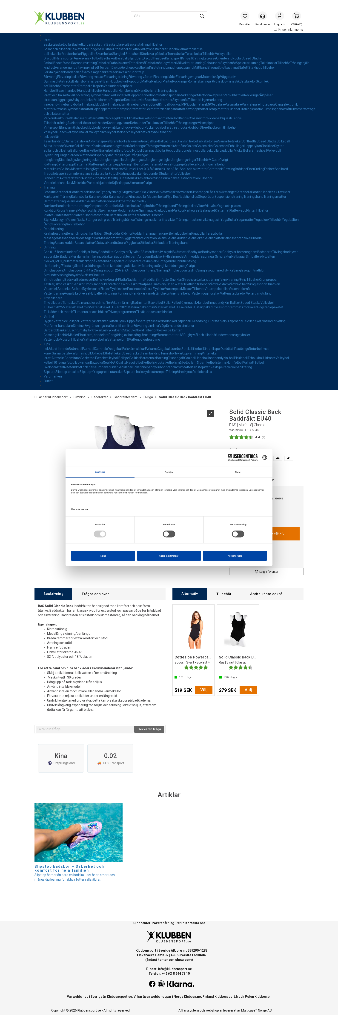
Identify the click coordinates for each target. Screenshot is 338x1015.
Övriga (148, 397)
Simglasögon (53, 270)
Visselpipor (206, 123)
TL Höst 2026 (53, 307)
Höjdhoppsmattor (105, 109)
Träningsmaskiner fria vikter (155, 219)
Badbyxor (108, 58)
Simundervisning (56, 275)
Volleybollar (223, 54)
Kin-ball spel (212, 349)
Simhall (49, 316)
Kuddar (137, 233)
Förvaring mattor (92, 77)
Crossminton (198, 118)
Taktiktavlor (268, 63)
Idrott (48, 40)
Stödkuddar (112, 233)
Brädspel (241, 169)
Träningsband (253, 196)
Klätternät (93, 118)
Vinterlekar (52, 183)
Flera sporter (64, 58)
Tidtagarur (267, 104)
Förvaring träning (116, 77)
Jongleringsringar (183, 160)
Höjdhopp (128, 67)
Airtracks (65, 81)
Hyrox (188, 372)
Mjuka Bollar (243, 150)
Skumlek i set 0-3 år (138, 169)
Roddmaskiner (128, 210)
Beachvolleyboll (68, 132)
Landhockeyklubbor (130, 127)
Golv (69, 224)
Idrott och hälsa (55, 95)
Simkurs (98, 275)
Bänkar (62, 330)
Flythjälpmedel (173, 256)
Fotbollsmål (137, 63)
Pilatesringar (99, 215)
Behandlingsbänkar (80, 233)
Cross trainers (67, 210)
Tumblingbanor (274, 109)
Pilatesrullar (81, 215)
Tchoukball (255, 358)
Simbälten (253, 256)
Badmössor (84, 279)
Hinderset (122, 95)
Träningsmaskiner (156, 233)
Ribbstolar (236, 95)
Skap (127, 330)
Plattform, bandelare (93, 335)
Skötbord (137, 330)
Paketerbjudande (99, 183)
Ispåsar (82, 72)
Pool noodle (135, 289)
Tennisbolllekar (171, 353)
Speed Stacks (252, 58)
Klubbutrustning (184, 261)
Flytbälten (268, 256)
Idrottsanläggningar (58, 100)
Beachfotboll (62, 63)
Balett (99, 81)
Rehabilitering (54, 229)
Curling (259, 169)
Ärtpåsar (126, 86)
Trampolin (85, 86)
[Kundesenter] (262, 16)
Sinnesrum (52, 178)
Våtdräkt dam (219, 284)
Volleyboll (50, 132)
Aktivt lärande (54, 146)
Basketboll (91, 150)
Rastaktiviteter (63, 367)
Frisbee (160, 58)
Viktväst (135, 192)
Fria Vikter (148, 192)
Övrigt (154, 104)
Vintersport (52, 127)
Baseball (121, 58)
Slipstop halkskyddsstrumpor (145, 372)
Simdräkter (223, 256)
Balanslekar (205, 146)
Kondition (50, 210)
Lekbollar (55, 54)
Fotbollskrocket (154, 362)
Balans (192, 146)
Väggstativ (228, 77)
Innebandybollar (70, 104)
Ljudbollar (227, 150)
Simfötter (163, 279)
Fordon (74, 155)
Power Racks (76, 219)
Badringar (208, 256)
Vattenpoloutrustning (144, 339)
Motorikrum (52, 169)
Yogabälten (290, 219)
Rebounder (212, 63)
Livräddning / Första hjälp (208, 321)
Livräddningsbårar (95, 266)
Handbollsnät (148, 90)
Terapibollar (193, 54)
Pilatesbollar (117, 215)
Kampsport (173, 58)
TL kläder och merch (58, 312)
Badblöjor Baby (87, 252)
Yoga (224, 219)
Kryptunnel (101, 169)
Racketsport (148, 118)
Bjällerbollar (107, 150)
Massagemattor (111, 238)
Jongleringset (135, 160)
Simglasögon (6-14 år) (79, 270)
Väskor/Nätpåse (140, 284)
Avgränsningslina (97, 326)
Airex (180, 372)
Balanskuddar (99, 196)
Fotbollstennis (216, 362)
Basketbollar (63, 44)
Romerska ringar (200, 81)
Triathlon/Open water (167, 284)
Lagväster (169, 63)
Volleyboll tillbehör (158, 132)
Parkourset (63, 118)
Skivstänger (199, 192)
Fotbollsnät (154, 63)
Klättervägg (108, 118)
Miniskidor (79, 183)
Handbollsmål (128, 90)
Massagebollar (67, 238)
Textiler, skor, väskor (58, 284)
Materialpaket (100, 307)
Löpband (166, 210)
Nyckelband (114, 330)
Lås (103, 330)
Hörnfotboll (235, 362)
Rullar (232, 219)
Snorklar (176, 279)
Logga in (279, 16)
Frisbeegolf (176, 358)
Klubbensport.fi (226, 996)
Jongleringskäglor (158, 160)
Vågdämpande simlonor (176, 326)
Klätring (197, 58)
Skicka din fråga (149, 729)
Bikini (87, 256)
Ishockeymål (107, 127)
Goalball (147, 141)
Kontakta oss (195, 923)
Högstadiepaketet (270, 307)
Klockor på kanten (93, 261)
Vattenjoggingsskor (206, 293)
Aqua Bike (71, 293)
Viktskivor (174, 192)
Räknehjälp (150, 261)
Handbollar (175, 49)
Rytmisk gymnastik (226, 81)
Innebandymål (118, 104)
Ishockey (66, 183)
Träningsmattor (251, 109)
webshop (212, 1010)
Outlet (48, 381)
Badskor (157, 256)
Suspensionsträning (229, 196)
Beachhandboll (67, 90)
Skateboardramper (158, 100)
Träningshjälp (299, 63)
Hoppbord (134, 81)
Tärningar (153, 146)
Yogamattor (245, 219)
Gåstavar (100, 243)
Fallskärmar (132, 141)
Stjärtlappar (120, 183)
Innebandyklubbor (95, 104)
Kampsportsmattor (132, 109)
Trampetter (69, 86)
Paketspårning (163, 923)
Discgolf (49, 58)
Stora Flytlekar (154, 289)
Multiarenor (102, 100)
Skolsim (86, 275)
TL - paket (69, 302)
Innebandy (51, 104)
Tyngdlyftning (110, 192)
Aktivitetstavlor (71, 178)
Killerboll (197, 349)
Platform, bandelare (58, 326)
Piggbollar (88, 54)
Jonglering (51, 160)
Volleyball (282, 358)
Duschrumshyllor (80, 330)
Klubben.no (192, 996)
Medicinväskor (120, 72)
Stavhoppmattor (196, 109)
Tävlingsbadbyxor (285, 252)
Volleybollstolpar (115, 132)
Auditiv (87, 178)
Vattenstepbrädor (233, 293)
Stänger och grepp (99, 219)
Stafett (243, 67)
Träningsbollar (186, 206)
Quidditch (227, 349)
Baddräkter (106, 252)
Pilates (49, 215)
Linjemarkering (211, 100)
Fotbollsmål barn (194, 362)
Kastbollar (190, 49)
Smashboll (83, 353)
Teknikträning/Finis (232, 279)
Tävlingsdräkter (102, 256)
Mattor (146, 81)
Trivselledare (53, 298)
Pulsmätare (233, 104)
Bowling (229, 169)
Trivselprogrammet (122, 312)
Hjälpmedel (235, 321)
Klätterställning (82, 169)
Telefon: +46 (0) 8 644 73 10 (169, 973)
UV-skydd (166, 252)
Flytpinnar (111, 293)
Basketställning (138, 44)
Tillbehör (156, 44)
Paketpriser (215, 95)
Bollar (70, 95)
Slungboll (119, 54)
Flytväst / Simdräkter (144, 252)
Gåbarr (99, 233)
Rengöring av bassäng (125, 335)
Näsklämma (135, 279)
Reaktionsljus (188, 196)
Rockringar (180, 81)
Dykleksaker (91, 289)
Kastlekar (98, 146)
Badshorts (264, 252)
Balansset (78, 118)
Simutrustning (54, 279)
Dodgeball (96, 49)
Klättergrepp (65, 164)
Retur (180, 923)
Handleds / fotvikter (276, 192)
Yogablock (261, 219)
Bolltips (135, 358)
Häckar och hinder (94, 123)
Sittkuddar (161, 243)
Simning (50, 247)
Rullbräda (255, 238)
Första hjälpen (54, 72)
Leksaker (136, 173)
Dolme (98, 279)
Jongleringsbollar (194, 150)
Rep (226, 95)
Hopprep (135, 95)
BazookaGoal (99, 362)
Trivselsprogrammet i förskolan (234, 307)
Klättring (50, 164)
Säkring (125, 164)
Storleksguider (107, 367)
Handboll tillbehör (90, 90)
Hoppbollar (174, 150)
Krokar (96, 330)
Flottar (105, 289)
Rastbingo (241, 349)
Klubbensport (58, 397)
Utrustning (148, 335)
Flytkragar (238, 256)
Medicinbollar (71, 54)
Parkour (157, 81)
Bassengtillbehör (56, 335)
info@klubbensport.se (175, 969)
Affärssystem (188, 1010)
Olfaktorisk (128, 178)
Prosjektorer (145, 178)
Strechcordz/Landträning (200, 279)
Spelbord (281, 169)
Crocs (89, 284)
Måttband (200, 67)
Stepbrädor (206, 196)
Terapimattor (218, 109)
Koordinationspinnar (164, 95)
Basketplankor (116, 44)
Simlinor (79, 326)
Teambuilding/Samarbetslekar (66, 141)
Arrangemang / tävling (71, 67)
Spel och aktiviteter (194, 169)
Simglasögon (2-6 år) (110, 270)
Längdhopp (174, 67)
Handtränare (116, 243)
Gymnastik (51, 81)
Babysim (74, 275)
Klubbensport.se (119, 996)
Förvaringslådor (164, 77)
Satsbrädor (248, 81)
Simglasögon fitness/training (147, 270)
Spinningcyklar (149, 210)
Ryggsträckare (133, 238)
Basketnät (99, 44)
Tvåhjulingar (139, 155)
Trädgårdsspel (54, 173)
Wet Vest (210, 367)
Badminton (165, 118)
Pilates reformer (138, 215)
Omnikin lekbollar (189, 141)
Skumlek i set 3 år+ (166, 169)
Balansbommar (83, 81)
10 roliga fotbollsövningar (71, 362)
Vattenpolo (173, 289)
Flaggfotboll (134, 362)
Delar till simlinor (122, 326)
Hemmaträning (55, 201)
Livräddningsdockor (123, 266)
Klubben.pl (262, 996)
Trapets (98, 86)
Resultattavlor (134, 100)
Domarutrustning (84, 63)
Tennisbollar (176, 54)
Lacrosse (209, 58)
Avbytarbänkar (83, 100)
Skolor (48, 367)
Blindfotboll (124, 150)
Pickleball (214, 118)
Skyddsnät (228, 63)
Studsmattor (168, 173)
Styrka (48, 219)
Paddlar (150, 279)
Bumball (89, 349)
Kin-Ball (186, 58)
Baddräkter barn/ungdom (132, 256)
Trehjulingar (121, 155)
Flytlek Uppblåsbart (131, 321)
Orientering (224, 58)
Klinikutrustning (55, 233)
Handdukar (101, 284)
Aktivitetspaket (99, 141)
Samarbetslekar (230, 141)
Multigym (60, 219)
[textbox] (84, 729)
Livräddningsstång (150, 266)
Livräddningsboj (174, 266)
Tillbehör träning (55, 123)
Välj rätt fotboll (253, 362)
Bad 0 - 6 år (52, 252)
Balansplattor (119, 196)
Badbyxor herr (212, 252)
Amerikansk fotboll (87, 58)
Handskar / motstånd (147, 293)
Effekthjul (113, 178)
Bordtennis (181, 118)
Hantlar (75, 192)
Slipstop (198, 367)
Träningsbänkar (123, 219)
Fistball (108, 49)
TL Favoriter (183, 307)
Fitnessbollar (122, 49)
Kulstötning (157, 67)
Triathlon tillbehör (196, 284)
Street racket (131, 353)
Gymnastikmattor (79, 109)
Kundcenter (141, 923)
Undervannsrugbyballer (233, 335)
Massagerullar (88, 238)
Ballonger (77, 150)
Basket (49, 44)
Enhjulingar (236, 146)
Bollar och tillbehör (57, 49)
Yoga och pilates (229, 206)
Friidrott (49, 67)
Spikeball (283, 141)
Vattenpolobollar (217, 289)
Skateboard (87, 155)
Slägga (213, 67)
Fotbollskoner (119, 63)
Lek (238, 302)
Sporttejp (137, 72)
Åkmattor (136, 183)
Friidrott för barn (100, 67)
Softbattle (249, 141)
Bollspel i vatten (79, 321)
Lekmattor (153, 109)
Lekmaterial (152, 164)
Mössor (186, 289)
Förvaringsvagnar (188, 77)
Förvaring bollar (68, 77)
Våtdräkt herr (238, 284)
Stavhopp (255, 67)
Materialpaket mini (76, 307)
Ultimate (269, 358)
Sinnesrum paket (166, 178)
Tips (47, 344)
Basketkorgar (82, 44)
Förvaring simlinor (146, 326)
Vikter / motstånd (259, 293)
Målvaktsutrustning (190, 63)
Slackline (267, 146)
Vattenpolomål (239, 289)
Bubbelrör (99, 178)
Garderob (50, 330)
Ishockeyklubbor (86, 127)
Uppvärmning (192, 353)
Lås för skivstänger (222, 192)
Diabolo (64, 160)
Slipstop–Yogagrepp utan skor (102, 372)
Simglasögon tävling (182, 270)
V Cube (214, 160)
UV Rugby (186, 335)
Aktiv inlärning (122, 302)
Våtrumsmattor (296, 109)
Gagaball (164, 349)
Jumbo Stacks (180, 349)
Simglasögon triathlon (249, 270)
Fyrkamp (151, 349)
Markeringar (188, 95)
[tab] (53, 594)
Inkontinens (170, 293)
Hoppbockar (118, 81)
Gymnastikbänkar (102, 95)
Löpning (187, 67)
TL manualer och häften (94, 302)
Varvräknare (251, 104)
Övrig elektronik (286, 104)
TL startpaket (202, 307)
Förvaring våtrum (141, 77)
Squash (226, 118)
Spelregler (224, 367)
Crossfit (49, 192)
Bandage (70, 72)
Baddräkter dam (72, 256)
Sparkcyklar (104, 155)
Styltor (279, 146)
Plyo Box (172, 196)
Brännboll (117, 141)
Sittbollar (146, 243)
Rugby (237, 58)
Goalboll (190, 358)
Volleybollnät (136, 132)
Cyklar (48, 155)
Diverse (69, 146)
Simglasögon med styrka (215, 270)
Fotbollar (138, 49)
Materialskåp (210, 77)
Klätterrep (96, 164)
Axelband (74, 123)
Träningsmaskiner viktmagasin (198, 219)
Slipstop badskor (67, 372)
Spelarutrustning (248, 63)
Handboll (50, 90)
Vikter (201, 206)
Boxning (162, 358)
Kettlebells (62, 192)
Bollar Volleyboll (91, 132)
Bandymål (67, 127)
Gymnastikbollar (156, 49)
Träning (49, 187)
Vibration (193, 178)
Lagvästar (123, 123)
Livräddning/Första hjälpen (63, 266)
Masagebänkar (99, 72)
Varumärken (53, 376)
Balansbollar (80, 196)
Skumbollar (104, 54)
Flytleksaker (118, 289)
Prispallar (117, 100)
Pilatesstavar (63, 215)
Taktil (183, 178)
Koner (146, 95)
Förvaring (50, 77)
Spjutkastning (228, 67)
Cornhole (101, 349)
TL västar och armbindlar (154, 312)
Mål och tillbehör (204, 335)
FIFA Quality (117, 362)
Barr (106, 81)
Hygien (49, 321)
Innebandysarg (139, 104)
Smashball (133, 54)
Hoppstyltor (252, 146)
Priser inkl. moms (290, 29)
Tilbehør (231, 127)
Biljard (132, 58)
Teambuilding (150, 353)
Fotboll (48, 63)
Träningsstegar (187, 123)
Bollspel (77, 289)
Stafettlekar (113, 353)
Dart (140, 58)
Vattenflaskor (119, 284)
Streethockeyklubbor (184, 127)
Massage (50, 238)
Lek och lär (51, 137)
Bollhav (66, 169)
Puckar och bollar (157, 127)
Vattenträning (54, 293)
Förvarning (82, 95)
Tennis (237, 118)
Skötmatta (180, 252)
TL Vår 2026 (119, 307)
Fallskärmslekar (133, 349)
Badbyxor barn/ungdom (240, 252)
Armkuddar (68, 252)
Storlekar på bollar (154, 54)
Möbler (73, 335)
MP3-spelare (215, 104)
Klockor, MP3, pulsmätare (188, 104)
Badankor (65, 289)
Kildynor (126, 233)
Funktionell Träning (57, 196)
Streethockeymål (212, 127)
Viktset (186, 192)
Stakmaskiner (108, 210)
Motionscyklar (87, 210)
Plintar (167, 81)
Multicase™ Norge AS (256, 1010)
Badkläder (125, 367)
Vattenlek (167, 146)
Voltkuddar (112, 86)
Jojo (73, 160)
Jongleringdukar (88, 160)
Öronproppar (268, 279)
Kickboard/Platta (115, 279)
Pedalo (243, 238)
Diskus (116, 67)
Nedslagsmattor (172, 109)
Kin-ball (164, 104)
